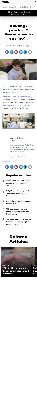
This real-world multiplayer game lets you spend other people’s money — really (19, 221)
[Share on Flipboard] (16, 167)
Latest (4, 7)
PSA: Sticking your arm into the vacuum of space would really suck (18, 182)
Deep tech (12, 7)
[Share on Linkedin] (21, 167)
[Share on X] (12, 167)
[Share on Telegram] (25, 167)
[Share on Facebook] (7, 167)
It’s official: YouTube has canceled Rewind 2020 (19, 202)
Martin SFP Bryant (17, 138)
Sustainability (23, 7)
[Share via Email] (30, 167)
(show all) (20, 151)
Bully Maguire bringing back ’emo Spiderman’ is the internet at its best (19, 193)
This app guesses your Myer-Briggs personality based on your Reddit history (19, 211)
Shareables (18, 22)
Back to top (6, 161)
